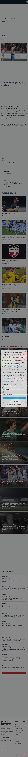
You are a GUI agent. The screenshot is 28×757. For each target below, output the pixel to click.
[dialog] (14, 378)
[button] (14, 404)
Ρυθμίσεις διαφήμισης (6, 378)
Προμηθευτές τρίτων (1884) (13, 366)
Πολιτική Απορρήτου (10, 381)
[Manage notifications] (25, 754)
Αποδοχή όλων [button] (14, 398)
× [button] (25, 351)
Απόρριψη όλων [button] (14, 401)
